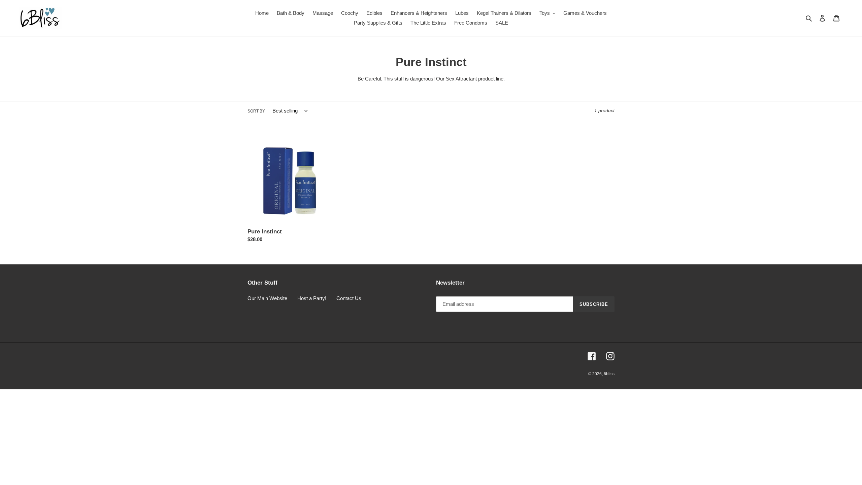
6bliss (609, 373)
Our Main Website (267, 298)
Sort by (256, 111)
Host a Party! (311, 298)
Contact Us (348, 298)
